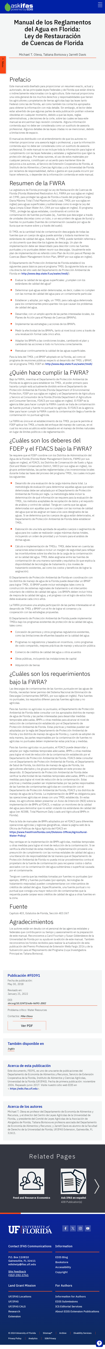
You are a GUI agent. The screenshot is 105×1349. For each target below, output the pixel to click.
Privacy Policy (14, 1338)
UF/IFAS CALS (17, 1306)
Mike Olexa (26, 1016)
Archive (62, 1333)
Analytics (33, 1338)
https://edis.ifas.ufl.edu (24, 1088)
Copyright (61, 1272)
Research (14, 1311)
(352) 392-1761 (18, 1275)
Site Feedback (17, 1271)
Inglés (11, 1048)
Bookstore (61, 1262)
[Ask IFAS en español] (73, 1181)
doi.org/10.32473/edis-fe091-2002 (27, 1003)
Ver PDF (27, 1025)
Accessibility (63, 1267)
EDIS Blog (61, 1257)
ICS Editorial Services (68, 1306)
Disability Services (83, 1333)
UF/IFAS (13, 1301)
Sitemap (47, 1333)
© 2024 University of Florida (22, 1333)
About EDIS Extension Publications (77, 1311)
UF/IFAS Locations (19, 1296)
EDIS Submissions (66, 1301)
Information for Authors (70, 1296)
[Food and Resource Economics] (31, 1181)
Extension (14, 1316)
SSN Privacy (50, 1338)
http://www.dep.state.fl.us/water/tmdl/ (44, 273)
